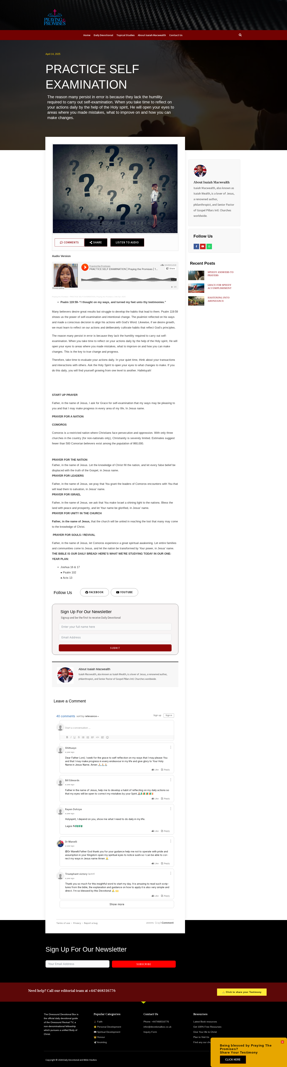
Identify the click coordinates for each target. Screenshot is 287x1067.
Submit (115, 648)
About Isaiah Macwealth (152, 35)
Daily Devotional (103, 35)
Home (86, 35)
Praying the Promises (60, 297)
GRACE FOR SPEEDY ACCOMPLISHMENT (220, 286)
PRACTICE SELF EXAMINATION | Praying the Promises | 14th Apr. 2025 (98, 297)
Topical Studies (125, 35)
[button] (282, 1042)
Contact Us (175, 35)
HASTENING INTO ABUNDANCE (219, 299)
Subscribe (144, 964)
